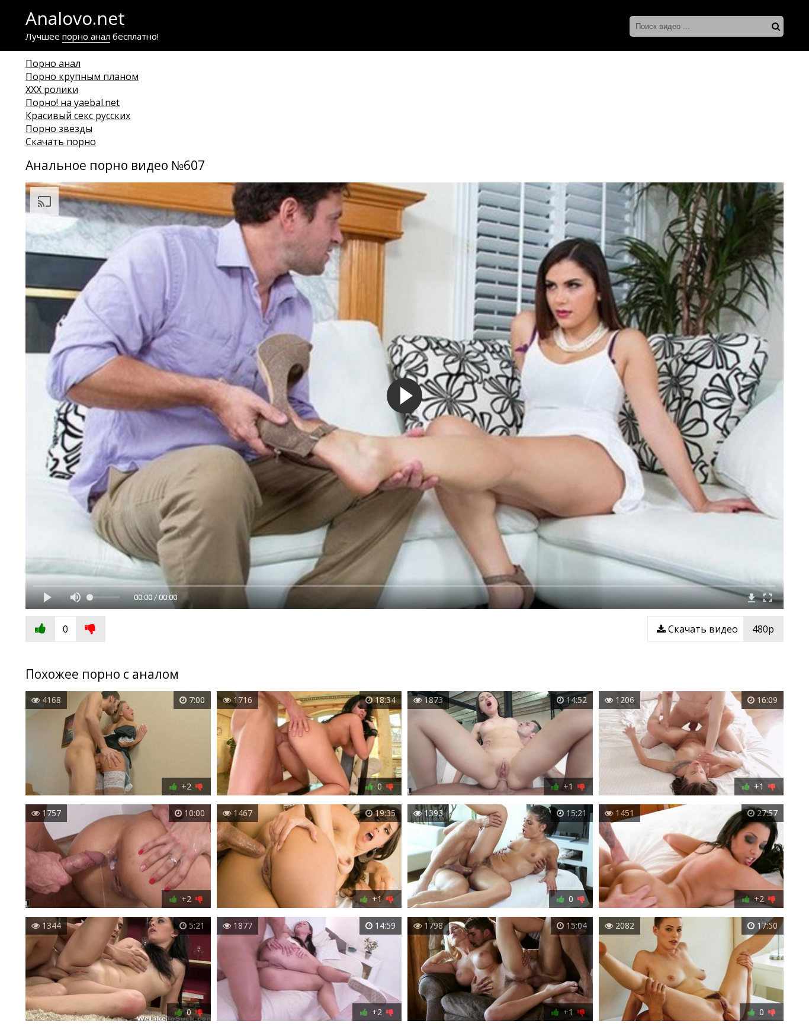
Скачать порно (60, 141)
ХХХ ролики (51, 89)
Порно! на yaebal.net (72, 102)
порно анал (86, 36)
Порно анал (53, 63)
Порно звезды (58, 128)
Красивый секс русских (77, 115)
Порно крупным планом (82, 76)
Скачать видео (720, 629)
